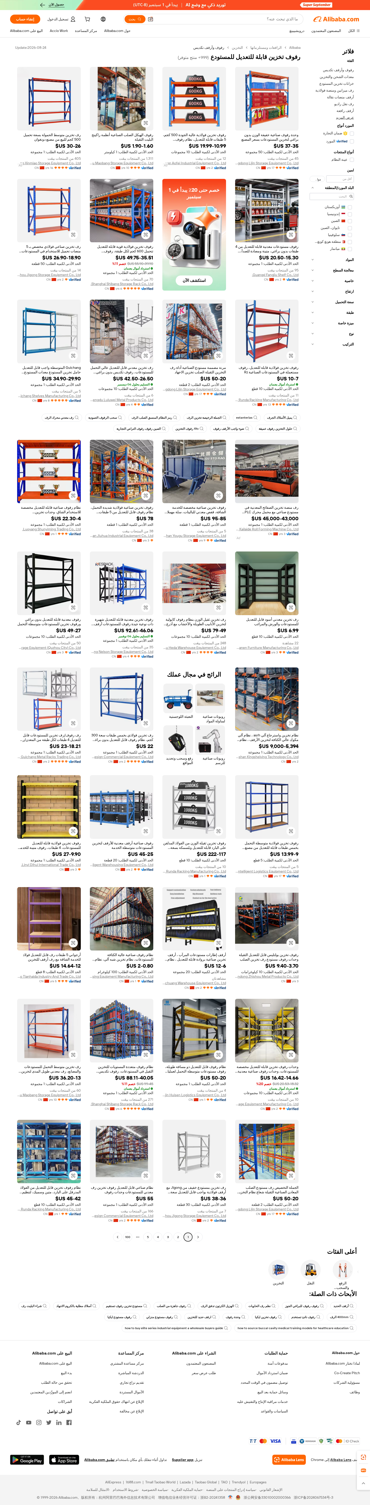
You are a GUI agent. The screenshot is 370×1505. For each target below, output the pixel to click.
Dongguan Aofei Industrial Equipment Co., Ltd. (194, 163)
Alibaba (295, 48)
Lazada (185, 1482)
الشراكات (65, 1402)
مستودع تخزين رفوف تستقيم (124, 1306)
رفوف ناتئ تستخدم (303, 1317)
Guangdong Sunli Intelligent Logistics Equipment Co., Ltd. (267, 871)
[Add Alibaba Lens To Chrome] (289, 1460)
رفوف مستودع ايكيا (119, 1317)
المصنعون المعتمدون (201, 1363)
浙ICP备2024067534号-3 (313, 1497)
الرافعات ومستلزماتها (266, 48)
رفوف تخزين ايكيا (266, 1317)
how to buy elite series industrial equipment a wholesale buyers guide (174, 1328)
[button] (150, 19)
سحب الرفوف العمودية (102, 417)
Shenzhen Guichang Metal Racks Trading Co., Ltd (49, 757)
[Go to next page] (117, 1237)
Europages (258, 1482)
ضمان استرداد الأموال (272, 1373)
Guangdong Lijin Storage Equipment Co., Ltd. (267, 163)
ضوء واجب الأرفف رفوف (228, 428)
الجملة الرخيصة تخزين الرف (204, 417)
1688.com (133, 1482)
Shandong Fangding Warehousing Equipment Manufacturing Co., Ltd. (122, 976)
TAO (224, 1482)
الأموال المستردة (132, 1392)
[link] (363, 1457)
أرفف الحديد (341, 1306)
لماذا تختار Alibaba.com (343, 1363)
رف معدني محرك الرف (59, 417)
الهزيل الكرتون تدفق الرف (217, 1306)
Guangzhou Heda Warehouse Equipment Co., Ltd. (194, 648)
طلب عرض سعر (204, 1373)
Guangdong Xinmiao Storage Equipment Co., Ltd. (49, 163)
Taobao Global (206, 1482)
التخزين (237, 48)
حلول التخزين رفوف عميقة (275, 428)
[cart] (87, 20)
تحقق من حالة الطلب (56, 1382)
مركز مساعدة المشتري (127, 1363)
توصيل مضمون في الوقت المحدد (264, 1382)
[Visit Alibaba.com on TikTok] (19, 1422)
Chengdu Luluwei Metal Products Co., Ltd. (122, 400)
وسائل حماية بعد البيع (272, 1392)
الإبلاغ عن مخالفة (132, 1411)
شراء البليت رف (31, 1306)
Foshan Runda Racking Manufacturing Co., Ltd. (267, 400)
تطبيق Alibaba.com (99, 1460)
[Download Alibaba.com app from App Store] (64, 1460)
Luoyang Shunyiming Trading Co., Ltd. (51, 529)
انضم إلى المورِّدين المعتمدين (51, 1392)
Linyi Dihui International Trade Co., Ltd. (51, 865)
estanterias (244, 417)
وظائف (355, 1392)
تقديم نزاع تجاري (132, 1382)
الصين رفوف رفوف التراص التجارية (139, 428)
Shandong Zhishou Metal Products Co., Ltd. (267, 976)
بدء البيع (66, 1373)
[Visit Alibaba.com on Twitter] (49, 1422)
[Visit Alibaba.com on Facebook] (69, 1422)
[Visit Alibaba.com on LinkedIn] (59, 1422)
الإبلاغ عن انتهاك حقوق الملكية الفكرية (116, 1402)
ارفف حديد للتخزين (199, 1317)
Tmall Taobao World (160, 1482)
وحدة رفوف (233, 1317)
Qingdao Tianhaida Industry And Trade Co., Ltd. (49, 976)
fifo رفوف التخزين (187, 428)
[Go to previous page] (198, 1237)
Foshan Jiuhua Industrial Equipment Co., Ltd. (122, 536)
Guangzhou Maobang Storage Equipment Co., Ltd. (122, 163)
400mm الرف (339, 1317)
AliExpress (113, 1482)
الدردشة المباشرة (131, 1373)
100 (127, 1237)
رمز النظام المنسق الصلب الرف (152, 417)
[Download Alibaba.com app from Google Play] (27, 1460)
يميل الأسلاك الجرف (279, 417)
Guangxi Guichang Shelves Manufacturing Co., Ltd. (49, 396)
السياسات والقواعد (274, 1411)
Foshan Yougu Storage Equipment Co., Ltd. (194, 536)
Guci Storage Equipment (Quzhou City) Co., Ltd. (49, 648)
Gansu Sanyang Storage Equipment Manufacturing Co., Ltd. (267, 1104)
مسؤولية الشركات (347, 1382)
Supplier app (183, 1460)
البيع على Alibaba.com (55, 1363)
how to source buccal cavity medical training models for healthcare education (293, 1328)
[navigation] (332, 643)
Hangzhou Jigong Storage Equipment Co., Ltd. (49, 275)
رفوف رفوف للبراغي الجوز (302, 1306)
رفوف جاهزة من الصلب (171, 1306)
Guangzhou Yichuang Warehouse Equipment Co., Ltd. (194, 983)
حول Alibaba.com (346, 1353)
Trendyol (238, 1482)
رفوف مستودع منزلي (159, 1317)
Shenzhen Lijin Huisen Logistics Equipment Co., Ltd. (194, 1095)
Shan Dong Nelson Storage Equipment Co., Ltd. (122, 652)
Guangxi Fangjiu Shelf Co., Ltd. (275, 275)
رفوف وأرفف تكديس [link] (208, 48)
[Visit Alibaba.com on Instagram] (39, 1422)
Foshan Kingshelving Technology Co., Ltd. (267, 757)
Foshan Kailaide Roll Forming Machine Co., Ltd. (267, 529)
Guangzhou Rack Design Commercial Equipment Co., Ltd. (122, 757)
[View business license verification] (230, 1497)
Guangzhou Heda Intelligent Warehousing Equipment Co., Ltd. (122, 865)
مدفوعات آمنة (278, 1363)
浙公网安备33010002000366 (267, 1497)
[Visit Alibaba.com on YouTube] (29, 1422)
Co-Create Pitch (347, 1373)
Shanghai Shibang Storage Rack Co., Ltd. (122, 284)
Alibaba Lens (340, 1460)
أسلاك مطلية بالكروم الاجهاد (73, 1306)
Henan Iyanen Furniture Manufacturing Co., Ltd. (267, 648)
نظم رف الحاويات (259, 1306)
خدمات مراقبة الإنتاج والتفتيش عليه (262, 1402)
